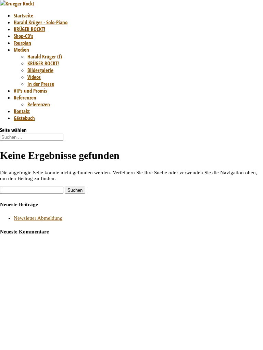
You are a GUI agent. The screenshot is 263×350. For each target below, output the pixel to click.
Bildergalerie (40, 70)
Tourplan (22, 42)
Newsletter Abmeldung (38, 218)
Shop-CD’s (23, 35)
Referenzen (38, 104)
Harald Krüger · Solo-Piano (40, 22)
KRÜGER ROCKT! (29, 29)
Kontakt (22, 111)
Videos (34, 76)
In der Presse (40, 83)
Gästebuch (24, 118)
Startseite (23, 15)
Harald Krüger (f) (44, 56)
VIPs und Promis (30, 90)
